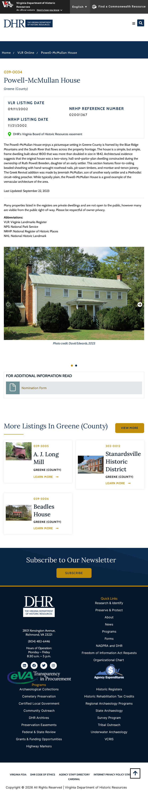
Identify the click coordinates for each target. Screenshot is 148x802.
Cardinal (74, 779)
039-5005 (41, 446)
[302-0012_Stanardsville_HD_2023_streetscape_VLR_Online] (91, 464)
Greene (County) (16, 89)
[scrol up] (135, 773)
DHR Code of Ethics (42, 774)
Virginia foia (18, 774)
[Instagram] (53, 665)
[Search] (140, 22)
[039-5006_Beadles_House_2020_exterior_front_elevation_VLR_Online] (19, 513)
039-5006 (41, 499)
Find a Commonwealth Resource (122, 6)
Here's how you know (48, 10)
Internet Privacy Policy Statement (116, 774)
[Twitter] (43, 665)
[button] (133, 23)
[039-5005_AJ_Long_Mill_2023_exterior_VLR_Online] (19, 451)
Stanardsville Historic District (123, 461)
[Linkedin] (24, 665)
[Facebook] (34, 665)
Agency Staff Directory (74, 774)
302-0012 (113, 446)
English (79, 6)
